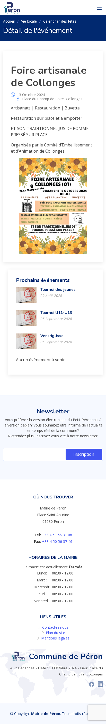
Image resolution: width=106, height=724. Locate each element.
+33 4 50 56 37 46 (57, 541)
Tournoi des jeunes (58, 289)
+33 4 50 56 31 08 (57, 534)
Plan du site (55, 632)
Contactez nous (55, 627)
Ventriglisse (52, 335)
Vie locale (29, 21)
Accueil (9, 21)
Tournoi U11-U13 (56, 312)
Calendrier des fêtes (59, 21)
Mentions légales (55, 638)
